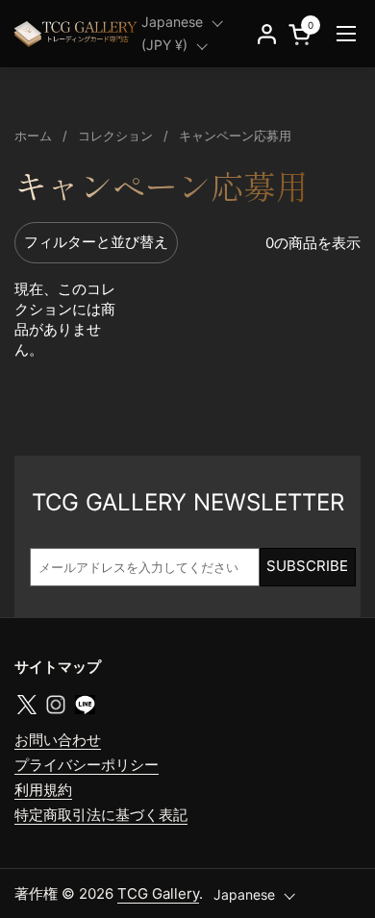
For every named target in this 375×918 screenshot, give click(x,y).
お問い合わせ (57, 740)
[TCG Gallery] (76, 33)
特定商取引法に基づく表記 (101, 815)
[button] (302, 34)
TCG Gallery (158, 893)
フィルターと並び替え (96, 242)
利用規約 (43, 790)
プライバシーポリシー (86, 765)
